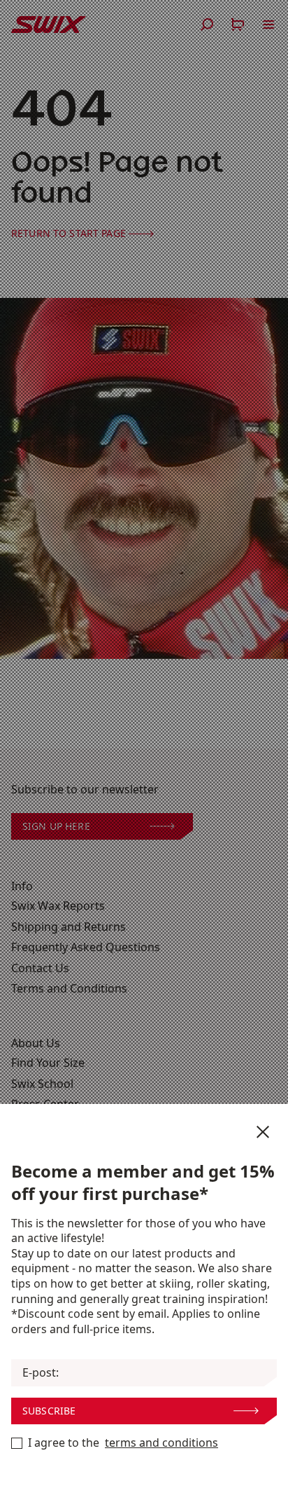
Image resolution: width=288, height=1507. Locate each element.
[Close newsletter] (263, 1132)
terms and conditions (161, 1443)
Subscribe (48, 1410)
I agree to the (123, 1443)
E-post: (40, 1372)
